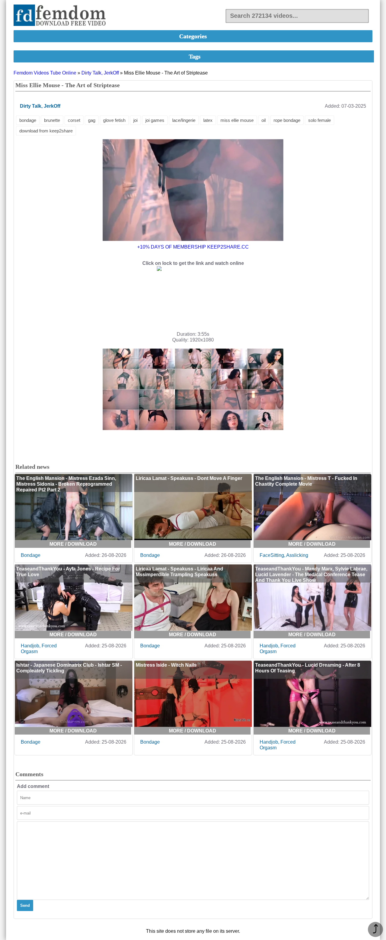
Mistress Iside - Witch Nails (166, 665)
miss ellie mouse (237, 120)
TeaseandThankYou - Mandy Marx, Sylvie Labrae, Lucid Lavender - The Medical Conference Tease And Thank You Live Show (311, 574)
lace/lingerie (183, 120)
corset (74, 120)
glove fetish (114, 120)
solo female (319, 120)
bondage (27, 120)
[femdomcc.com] (61, 16)
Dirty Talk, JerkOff (100, 72)
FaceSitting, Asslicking (284, 555)
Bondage (30, 555)
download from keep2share (46, 130)
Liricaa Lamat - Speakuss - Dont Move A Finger (189, 478)
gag (91, 120)
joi (135, 120)
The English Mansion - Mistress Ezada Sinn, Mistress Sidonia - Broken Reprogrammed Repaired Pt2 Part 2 (66, 484)
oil (263, 120)
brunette (52, 120)
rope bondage (287, 120)
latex (208, 120)
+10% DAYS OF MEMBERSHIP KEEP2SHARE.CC (193, 246)
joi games (154, 120)
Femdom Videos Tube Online (45, 72)
